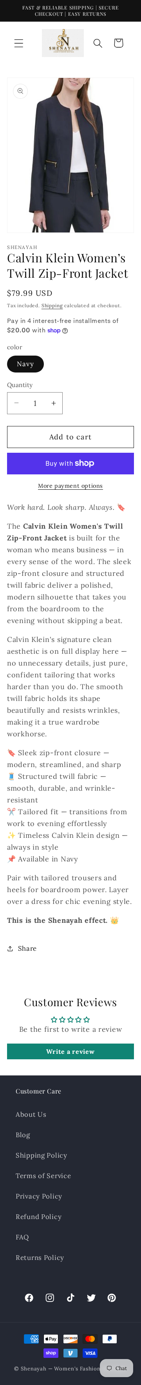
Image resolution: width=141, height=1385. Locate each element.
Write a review (70, 1051)
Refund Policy (38, 1216)
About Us (31, 1114)
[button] (19, 43)
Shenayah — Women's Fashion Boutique (74, 1368)
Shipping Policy (41, 1155)
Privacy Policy (39, 1196)
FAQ (22, 1237)
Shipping (52, 305)
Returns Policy (40, 1257)
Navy (25, 364)
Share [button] (27, 948)
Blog (23, 1134)
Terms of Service (43, 1175)
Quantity (20, 385)
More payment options (70, 485)
